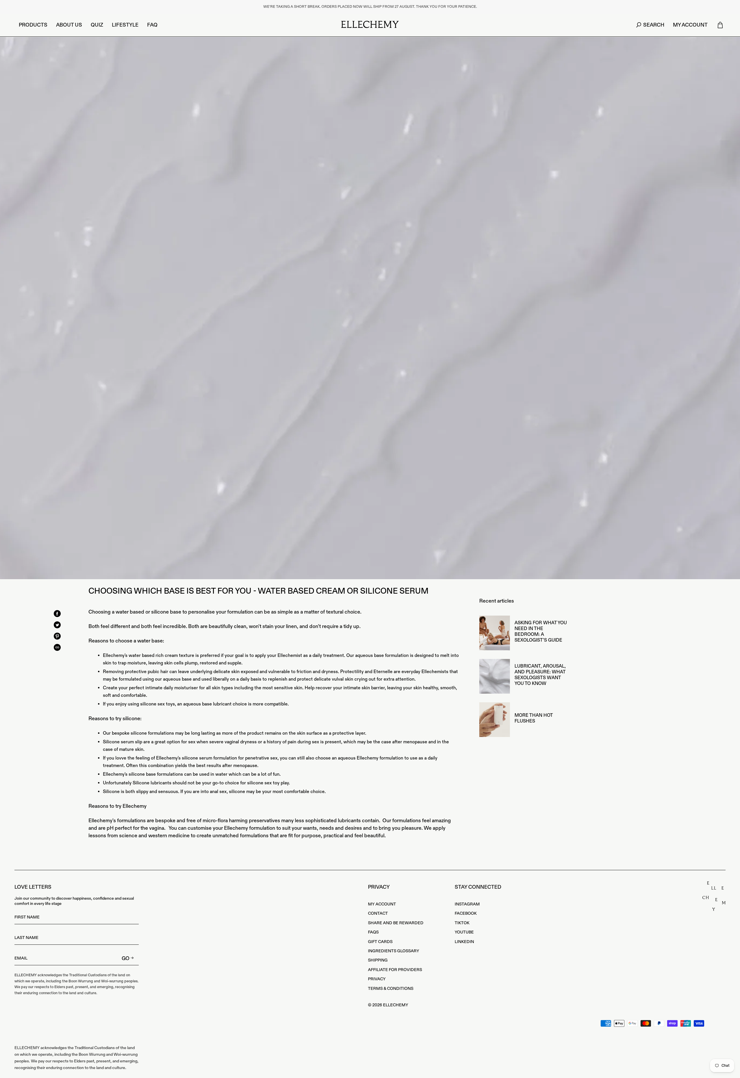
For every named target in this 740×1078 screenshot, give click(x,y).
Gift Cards (380, 941)
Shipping (378, 960)
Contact (378, 913)
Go (126, 958)
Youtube (464, 932)
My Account (382, 904)
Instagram (467, 904)
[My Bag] (720, 25)
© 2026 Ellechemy (388, 1005)
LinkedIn (464, 941)
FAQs (373, 932)
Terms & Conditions (390, 988)
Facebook (466, 913)
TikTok (462, 923)
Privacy (377, 979)
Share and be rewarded (395, 923)
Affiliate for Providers (395, 970)
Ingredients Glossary (393, 951)
